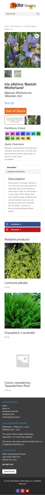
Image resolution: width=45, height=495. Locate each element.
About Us (6, 408)
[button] (37, 36)
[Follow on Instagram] (22, 491)
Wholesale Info (8, 414)
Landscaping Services (11, 417)
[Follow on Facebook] (18, 491)
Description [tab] (11, 167)
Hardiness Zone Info (10, 411)
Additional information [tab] (16, 172)
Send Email (9, 471)
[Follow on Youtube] (27, 491)
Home (7, 26)
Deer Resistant (16, 26)
